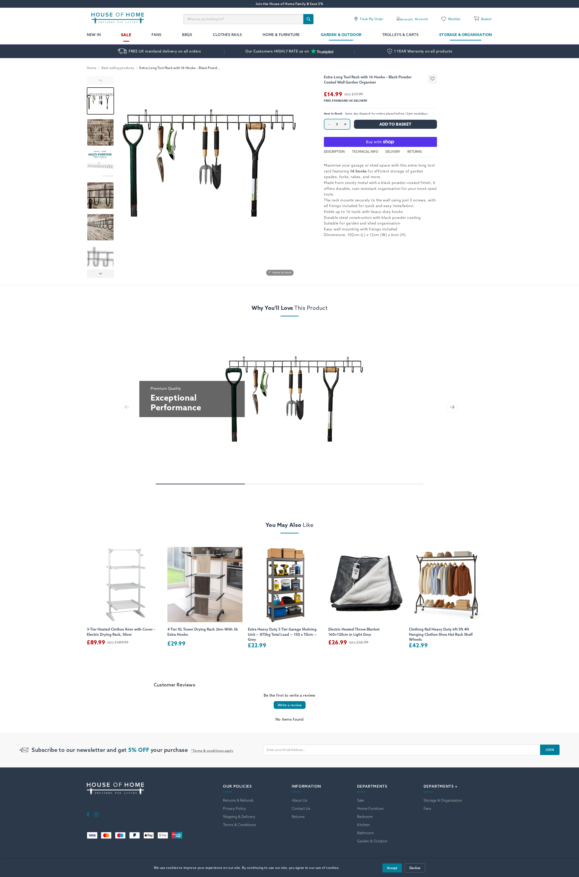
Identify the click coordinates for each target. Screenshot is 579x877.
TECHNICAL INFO (365, 152)
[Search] (308, 19)
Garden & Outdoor (341, 34)
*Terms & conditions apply (212, 751)
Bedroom (365, 816)
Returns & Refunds (238, 800)
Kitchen (363, 824)
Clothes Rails (227, 34)
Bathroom (365, 833)
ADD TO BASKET (395, 124)
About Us (299, 800)
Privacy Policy (234, 808)
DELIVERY (392, 152)
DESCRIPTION (334, 152)
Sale (126, 34)
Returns (298, 816)
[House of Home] (115, 19)
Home (91, 68)
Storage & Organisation (465, 34)
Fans (156, 34)
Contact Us (301, 808)
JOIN (550, 750)
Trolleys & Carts (400, 34)
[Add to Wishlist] (432, 79)
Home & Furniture (281, 34)
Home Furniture (370, 808)
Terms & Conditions (239, 824)
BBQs (187, 34)
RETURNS (414, 152)
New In (94, 34)
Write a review (290, 705)
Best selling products (118, 68)
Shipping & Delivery (239, 816)
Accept (392, 868)
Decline (414, 868)
